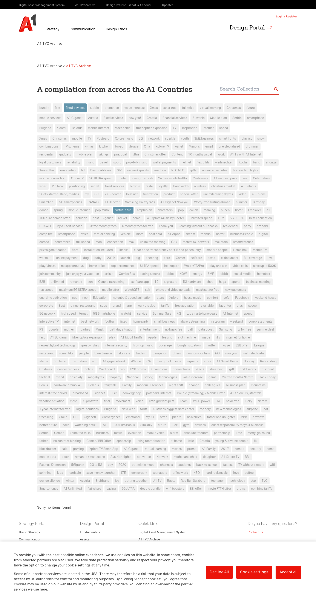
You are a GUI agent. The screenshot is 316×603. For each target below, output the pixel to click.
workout (45, 258)
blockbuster (47, 449)
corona (44, 242)
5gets (171, 481)
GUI (97, 194)
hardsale (75, 473)
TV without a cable (251, 465)
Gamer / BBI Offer (98, 441)
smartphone (255, 118)
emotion (160, 170)
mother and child (185, 457)
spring (58, 210)
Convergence (111, 417)
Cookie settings (254, 572)
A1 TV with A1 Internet (245, 154)
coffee (249, 473)
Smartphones (48, 489)
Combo (59, 433)
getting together (136, 481)
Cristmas (45, 369)
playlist (246, 138)
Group (63, 417)
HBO (196, 473)
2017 (225, 449)
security (255, 449)
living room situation (151, 441)
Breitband (102, 481)
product (169, 194)
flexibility (203, 162)
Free (239, 433)
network (154, 138)
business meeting (258, 282)
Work (221, 154)
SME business (204, 138)
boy (110, 465)
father (43, 441)
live (270, 258)
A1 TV (157, 481)
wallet (179, 146)
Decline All (219, 572)
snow (261, 138)
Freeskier (254, 210)
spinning (45, 473)
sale (64, 449)
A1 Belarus (248, 186)
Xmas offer (46, 170)
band (256, 162)
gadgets (65, 154)
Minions (194, 146)
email (209, 146)
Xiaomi (61, 128)
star (253, 481)
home (270, 449)
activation (144, 457)
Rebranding (268, 361)
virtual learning (210, 108)
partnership (222, 433)
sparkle (170, 138)
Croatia (152, 118)
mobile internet (98, 128)
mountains (258, 385)
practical (120, 154)
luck (175, 425)
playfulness (47, 266)
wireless (200, 186)
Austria (93, 118)
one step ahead (229, 146)
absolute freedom (196, 433)
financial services (175, 118)
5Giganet (77, 465)
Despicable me (100, 170)
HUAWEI (45, 226)
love (236, 473)
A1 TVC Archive (50, 66)
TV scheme (71, 146)
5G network (47, 313)
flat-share (94, 489)
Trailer (122, 178)
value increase (134, 108)
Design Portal (247, 27)
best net (132, 194)
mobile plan (85, 154)
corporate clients (260, 321)
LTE (123, 473)
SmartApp (46, 202)
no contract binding (67, 441)
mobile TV (260, 250)
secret (95, 186)
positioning (77, 186)
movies (177, 449)
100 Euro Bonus (124, 425)
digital (263, 234)
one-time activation (53, 298)
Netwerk (162, 457)
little (190, 441)
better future (48, 425)
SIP (119, 170)
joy (117, 481)
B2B (42, 282)
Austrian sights (120, 457)
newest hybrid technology (57, 345)
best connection (260, 218)
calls (66, 425)
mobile (77, 138)
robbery (205, 409)
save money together (100, 473)
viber (42, 186)
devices (200, 425)
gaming (78, 449)
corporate (46, 306)
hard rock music (217, 473)
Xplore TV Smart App (103, 449)
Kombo (239, 449)
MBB (244, 417)
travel (104, 162)
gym (186, 425)
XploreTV (77, 178)
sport (117, 162)
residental (46, 154)
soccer (253, 306)
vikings (104, 154)
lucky (248, 401)
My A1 (150, 417)
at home (176, 441)
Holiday (249, 361)
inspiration (189, 128)
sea (244, 178)
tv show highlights (245, 170)
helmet (186, 162)
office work (180, 473)
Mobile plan (218, 118)
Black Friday (267, 377)
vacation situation (51, 401)
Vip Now (57, 186)
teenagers (160, 473)
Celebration (261, 178)
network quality (138, 170)
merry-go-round (259, 433)
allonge (271, 162)
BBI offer (196, 489)
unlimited (57, 282)
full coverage (253, 258)
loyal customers (50, 162)
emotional (133, 417)
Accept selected (192, 392)
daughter (209, 457)
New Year (128, 409)
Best (62, 306)
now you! (135, 118)
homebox (263, 274)
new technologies (228, 409)
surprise (252, 409)
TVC (264, 481)
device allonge (49, 481)
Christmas (234, 108)
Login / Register (286, 16)
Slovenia (199, 118)
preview (258, 417)
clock (65, 457)
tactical (44, 377)
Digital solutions (87, 409)
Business (102, 433)
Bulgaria (45, 128)
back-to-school (207, 465)
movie (118, 433)
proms (241, 489)
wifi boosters (175, 489)
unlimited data (253, 353)
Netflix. (263, 401)
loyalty (163, 186)
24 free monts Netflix (172, 178)
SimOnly (146, 425)
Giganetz (90, 417)
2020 (122, 465)
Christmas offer (155, 154)
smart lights (227, 138)
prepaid (262, 226)
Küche (243, 162)
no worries (194, 417)
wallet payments (164, 162)
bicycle (135, 186)
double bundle (150, 489)
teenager (217, 481)
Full (75, 417)
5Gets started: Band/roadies (59, 194)
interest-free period (53, 393)
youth (185, 138)
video (242, 194)
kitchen (104, 146)
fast (57, 108)
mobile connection (52, 178)
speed (223, 128)
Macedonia (122, 128)
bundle (44, 108)
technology (237, 481)
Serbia (237, 118)
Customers (200, 178)
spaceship (124, 441)
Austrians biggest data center (173, 409)
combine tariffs (261, 489)
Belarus (77, 128)
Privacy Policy (113, 224)
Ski (105, 425)
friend (60, 377)
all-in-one (259, 194)
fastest (228, 465)
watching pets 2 (86, 425)
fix (255, 441)
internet (208, 128)
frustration (150, 194)
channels (166, 465)
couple (53, 329)
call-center (113, 194)
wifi (272, 465)
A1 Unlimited (73, 489)
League (259, 345)
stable (94, 108)
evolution (134, 433)
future (250, 108)
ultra (135, 154)
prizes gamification (52, 250)
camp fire (46, 234)
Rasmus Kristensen (52, 465)
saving (111, 489)
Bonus (43, 385)
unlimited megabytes (218, 194)
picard (176, 417)
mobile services (50, 118)
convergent (139, 473)
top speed (46, 290)
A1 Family (209, 449)
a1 (268, 210)
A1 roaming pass (225, 178)
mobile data (47, 457)
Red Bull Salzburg (193, 481)
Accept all (288, 572)
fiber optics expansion (151, 128)
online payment (67, 258)
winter (70, 481)
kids (60, 473)
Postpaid (103, 138)
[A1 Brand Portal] (27, 23)
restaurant (46, 353)
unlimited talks (80, 433)
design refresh (142, 178)
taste (149, 186)
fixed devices (75, 108)
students (184, 465)
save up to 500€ (264, 266)
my (87, 194)
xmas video (67, 170)
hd (83, 170)
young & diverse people (231, 441)
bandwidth (181, 186)
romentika (66, 353)
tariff (143, 409)
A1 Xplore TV (230, 457)
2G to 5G (96, 465)
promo (191, 449)
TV (174, 128)
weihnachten (224, 162)
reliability (73, 162)
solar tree (169, 108)
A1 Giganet (75, 118)
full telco (188, 108)
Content (177, 154)
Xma (147, 146)
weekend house (265, 298)
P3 (41, 329)
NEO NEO (177, 170)
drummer (252, 146)
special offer (189, 194)
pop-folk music (136, 162)
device (133, 146)
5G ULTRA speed (100, 178)
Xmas (154, 108)
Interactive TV (49, 321)
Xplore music (124, 138)
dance (43, 210)
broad (119, 146)
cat (266, 409)
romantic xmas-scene (90, 457)
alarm (174, 433)
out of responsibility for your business (237, 425)
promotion (111, 108)
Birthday (259, 202)
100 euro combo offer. (54, 218)
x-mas (89, 146)
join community (50, 274)
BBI (247, 457)
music (90, 162)
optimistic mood (143, 465)
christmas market (223, 186)
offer (163, 417)
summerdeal (265, 329)
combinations (48, 146)
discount (268, 369)
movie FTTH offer (219, 489)
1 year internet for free (54, 409)
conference (63, 242)
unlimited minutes (214, 170)
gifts (193, 170)
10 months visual (200, 154)
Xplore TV (162, 146)
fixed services (113, 118)
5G (141, 138)
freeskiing (46, 417)
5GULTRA (128, 489)
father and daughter (221, 417)
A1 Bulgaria (58, 337)
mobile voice (155, 433)
